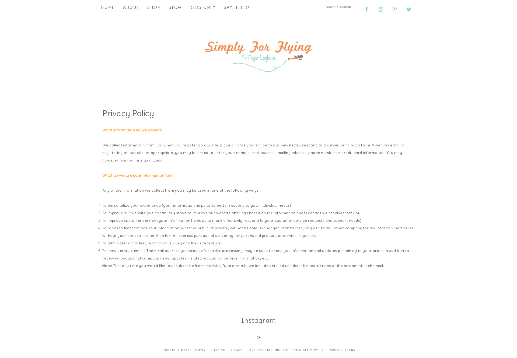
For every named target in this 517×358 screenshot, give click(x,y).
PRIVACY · (237, 350)
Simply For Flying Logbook (258, 54)
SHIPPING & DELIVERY (300, 350)
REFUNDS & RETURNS (338, 350)
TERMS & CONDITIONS (263, 350)
